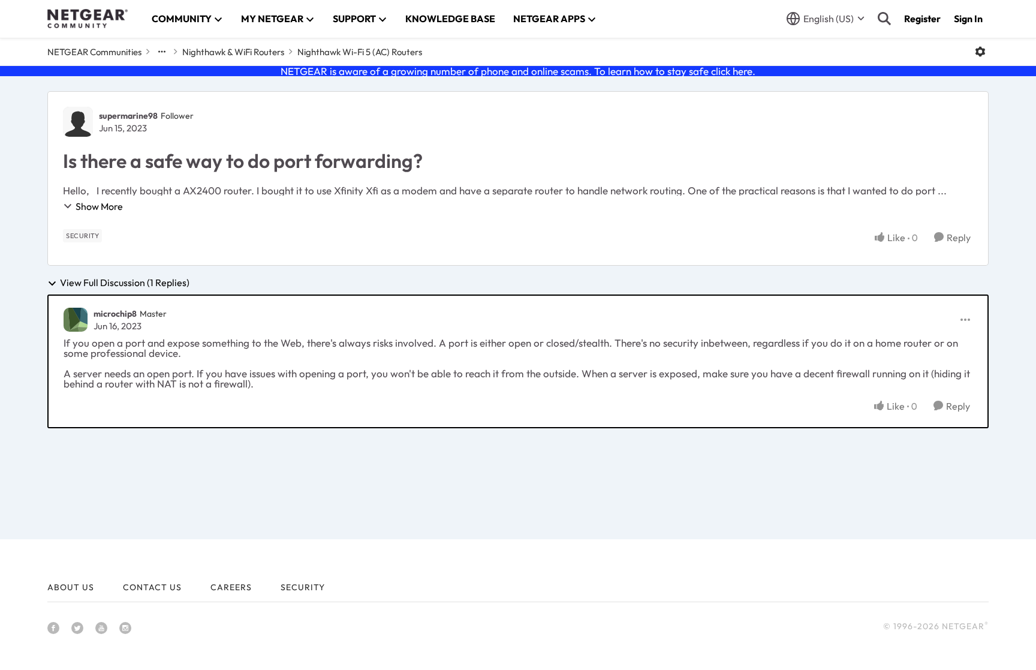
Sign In (968, 19)
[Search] (884, 18)
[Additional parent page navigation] (162, 51)
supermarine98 (128, 116)
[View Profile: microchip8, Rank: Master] (76, 320)
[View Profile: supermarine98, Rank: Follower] (78, 122)
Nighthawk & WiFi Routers (233, 52)
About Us (70, 587)
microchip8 (115, 314)
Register (922, 19)
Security (303, 587)
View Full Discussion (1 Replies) (124, 283)
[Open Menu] (980, 51)
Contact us (152, 587)
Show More (99, 206)
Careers (231, 587)
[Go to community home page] (87, 18)
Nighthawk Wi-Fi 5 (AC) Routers (359, 52)
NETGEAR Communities (94, 52)
